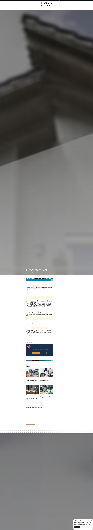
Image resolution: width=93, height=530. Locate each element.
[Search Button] (66, 9)
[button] (91, 520)
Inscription (66, 0)
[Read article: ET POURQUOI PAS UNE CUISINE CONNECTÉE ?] (32, 389)
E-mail (27, 421)
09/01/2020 (27, 399)
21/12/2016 (27, 272)
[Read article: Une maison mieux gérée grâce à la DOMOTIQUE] (46, 372)
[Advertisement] (39, 283)
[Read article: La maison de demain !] (46, 389)
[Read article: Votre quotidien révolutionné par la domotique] (32, 372)
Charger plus (39, 402)
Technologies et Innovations (33, 272)
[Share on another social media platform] (52, 280)
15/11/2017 (42, 398)
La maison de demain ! (43, 394)
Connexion (63, 0)
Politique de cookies (83, 528)
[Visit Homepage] (46, 4)
